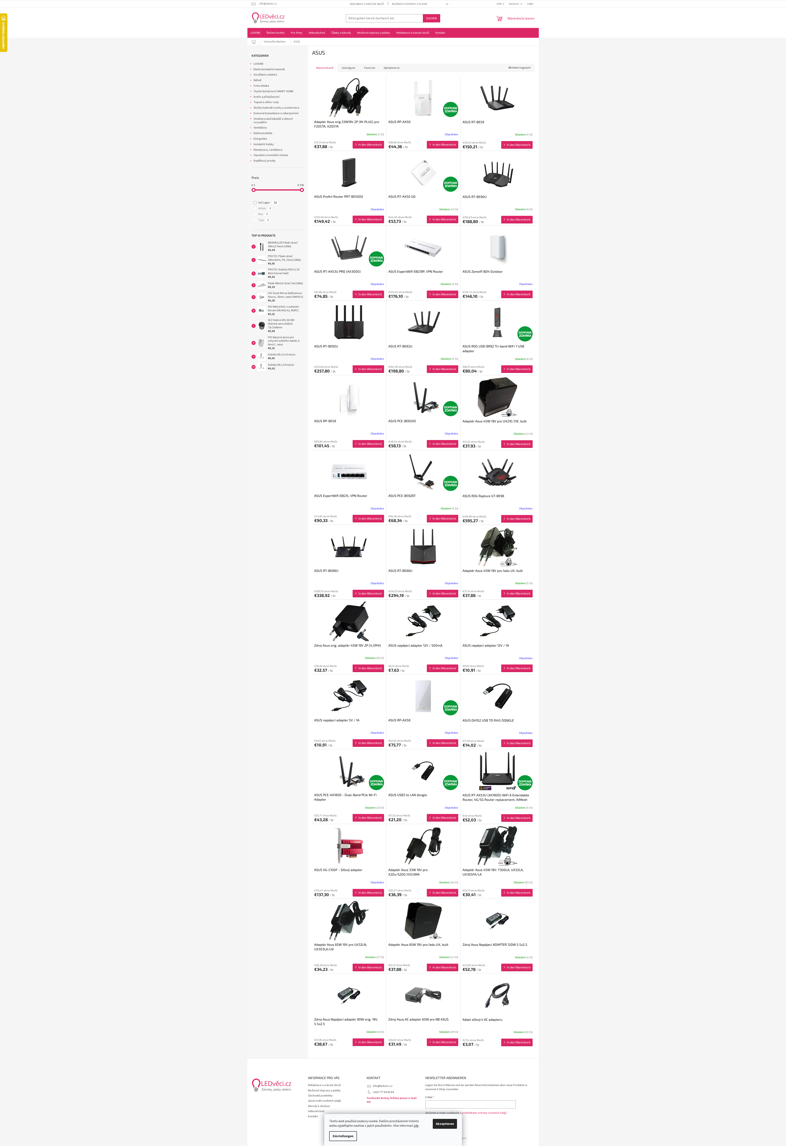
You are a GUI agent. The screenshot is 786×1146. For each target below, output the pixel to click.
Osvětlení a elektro (265, 75)
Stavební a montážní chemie (271, 155)
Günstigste (348, 68)
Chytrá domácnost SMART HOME (273, 91)
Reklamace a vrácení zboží (367, 4)
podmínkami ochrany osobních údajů (484, 1113)
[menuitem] (255, 33)
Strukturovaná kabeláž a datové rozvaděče (273, 120)
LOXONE (258, 64)
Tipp (263, 220)
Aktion (264, 208)
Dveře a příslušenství (266, 97)
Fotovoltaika (261, 86)
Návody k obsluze (319, 1106)
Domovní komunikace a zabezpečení (276, 113)
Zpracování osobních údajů (324, 1101)
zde (416, 1125)
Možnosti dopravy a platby (409, 4)
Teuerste (369, 68)
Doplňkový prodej (264, 161)
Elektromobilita (263, 133)
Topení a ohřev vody (266, 102)
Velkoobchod (316, 1111)
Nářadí (257, 80)
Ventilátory (260, 128)
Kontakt (313, 1116)
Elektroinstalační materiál (269, 69)
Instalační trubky (264, 144)
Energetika (260, 139)
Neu (263, 214)
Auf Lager (267, 203)
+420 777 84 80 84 (383, 1092)
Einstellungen (343, 1136)
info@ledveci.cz (382, 1086)
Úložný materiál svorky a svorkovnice (276, 108)
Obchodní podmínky (320, 1096)
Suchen (431, 18)
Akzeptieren (445, 1124)
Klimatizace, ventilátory (268, 150)
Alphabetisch (392, 68)
